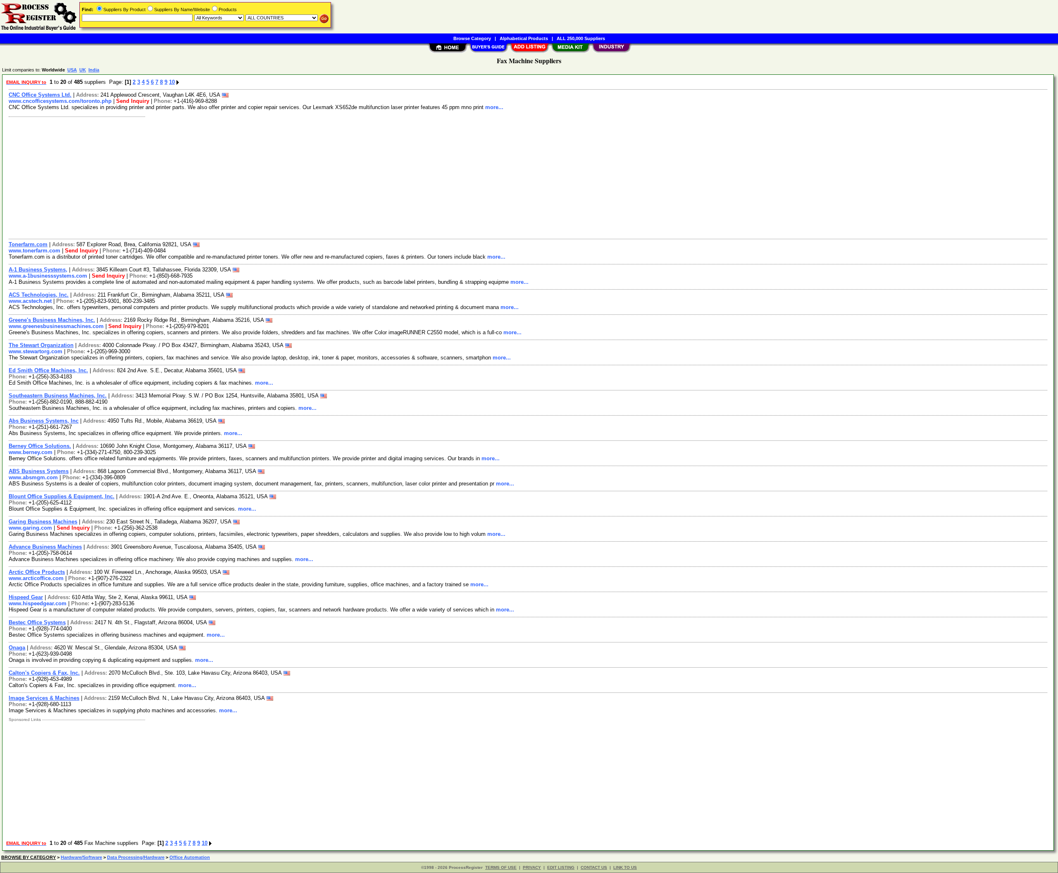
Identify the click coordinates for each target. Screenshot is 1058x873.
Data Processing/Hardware (135, 857)
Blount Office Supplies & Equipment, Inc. (61, 496)
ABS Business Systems (39, 471)
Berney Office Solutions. (40, 446)
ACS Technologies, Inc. (39, 295)
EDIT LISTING (560, 867)
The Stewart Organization (41, 345)
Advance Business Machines (45, 547)
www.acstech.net (30, 301)
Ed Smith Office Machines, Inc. (48, 370)
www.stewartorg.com (35, 351)
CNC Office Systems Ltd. (40, 95)
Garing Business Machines (43, 522)
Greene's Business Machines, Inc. (52, 320)
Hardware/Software (81, 857)
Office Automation (189, 857)
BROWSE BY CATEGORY (28, 857)
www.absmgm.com (33, 477)
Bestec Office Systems (37, 622)
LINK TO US (625, 867)
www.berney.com (30, 452)
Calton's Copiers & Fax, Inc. (44, 673)
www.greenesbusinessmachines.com (56, 326)
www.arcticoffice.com (36, 578)
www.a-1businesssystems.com (48, 276)
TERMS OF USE (501, 867)
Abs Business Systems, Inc (44, 421)
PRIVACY (532, 867)
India (93, 69)
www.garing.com (30, 528)
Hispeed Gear (26, 597)
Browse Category (472, 38)
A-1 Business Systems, (38, 269)
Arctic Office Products (37, 572)
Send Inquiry (132, 101)
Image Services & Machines (44, 698)
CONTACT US (594, 867)
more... (494, 107)
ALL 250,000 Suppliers (581, 38)
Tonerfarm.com (28, 244)
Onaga (17, 648)
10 (172, 82)
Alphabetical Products (524, 38)
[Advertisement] (253, 177)
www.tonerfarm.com (34, 250)
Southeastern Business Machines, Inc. (58, 395)
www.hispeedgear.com (38, 603)
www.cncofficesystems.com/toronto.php (60, 101)
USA (72, 69)
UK (82, 69)
